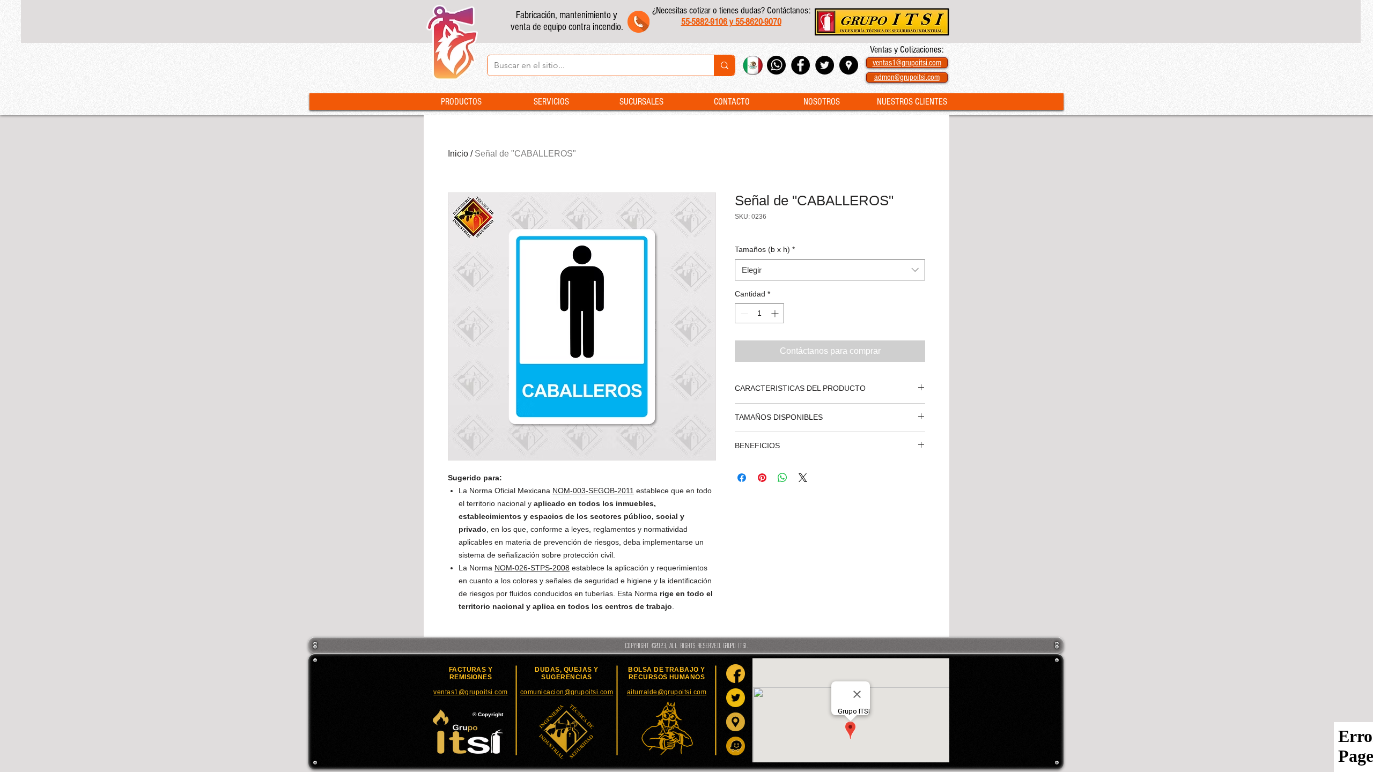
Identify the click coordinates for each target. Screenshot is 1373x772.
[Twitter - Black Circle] (824, 65)
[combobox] (830, 269)
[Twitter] (735, 697)
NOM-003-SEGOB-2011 (593, 490)
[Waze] (735, 746)
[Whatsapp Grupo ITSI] (776, 65)
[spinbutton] (759, 313)
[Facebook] (735, 673)
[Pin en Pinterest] (762, 477)
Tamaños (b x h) (765, 249)
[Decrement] (743, 313)
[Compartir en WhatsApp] (782, 477)
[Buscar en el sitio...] (724, 65)
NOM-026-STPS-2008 (532, 567)
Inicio (458, 153)
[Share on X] (802, 477)
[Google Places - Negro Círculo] (848, 65)
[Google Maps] (735, 721)
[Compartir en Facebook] (741, 477)
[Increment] (776, 313)
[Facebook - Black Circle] (800, 65)
